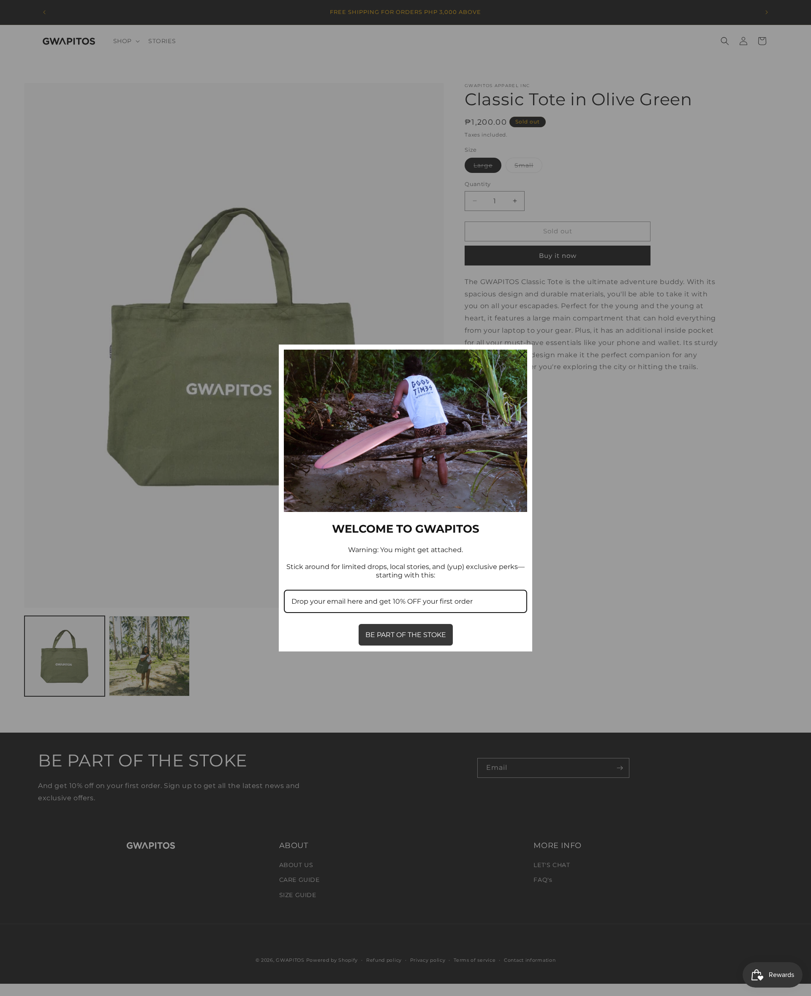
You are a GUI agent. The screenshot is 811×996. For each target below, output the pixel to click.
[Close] (522, 355)
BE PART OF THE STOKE (405, 635)
